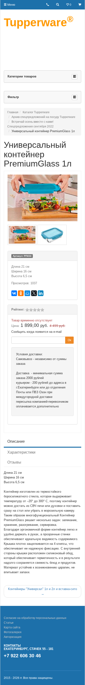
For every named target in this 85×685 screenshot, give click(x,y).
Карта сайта (12, 627)
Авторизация (12, 637)
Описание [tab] (16, 441)
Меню (11, 4)
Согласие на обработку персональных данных (35, 618)
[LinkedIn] (40, 293)
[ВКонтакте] (14, 293)
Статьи (8, 622)
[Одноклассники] (21, 293)
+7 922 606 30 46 (22, 655)
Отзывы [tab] (14, 462)
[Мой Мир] (27, 293)
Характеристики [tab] (21, 452)
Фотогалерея (12, 632)
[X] (34, 293)
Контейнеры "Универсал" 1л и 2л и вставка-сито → (42, 591)
